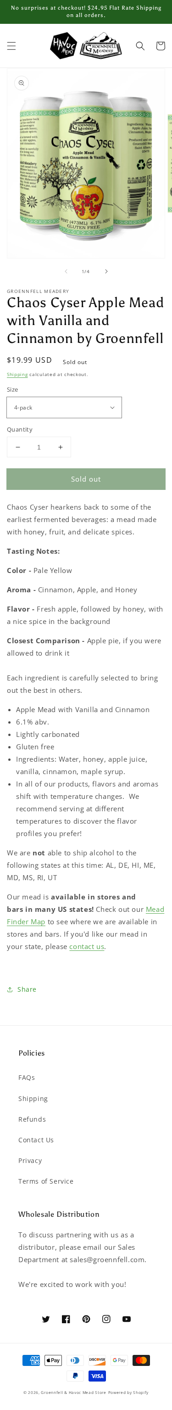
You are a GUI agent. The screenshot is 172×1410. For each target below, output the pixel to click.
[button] (11, 46)
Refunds (32, 1119)
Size (12, 389)
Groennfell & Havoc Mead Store (73, 1392)
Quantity (20, 429)
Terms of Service (46, 1181)
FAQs (26, 1077)
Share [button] (27, 989)
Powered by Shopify (128, 1392)
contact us (86, 946)
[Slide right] (106, 271)
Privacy (30, 1160)
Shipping (17, 374)
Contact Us (36, 1139)
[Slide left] (66, 271)
